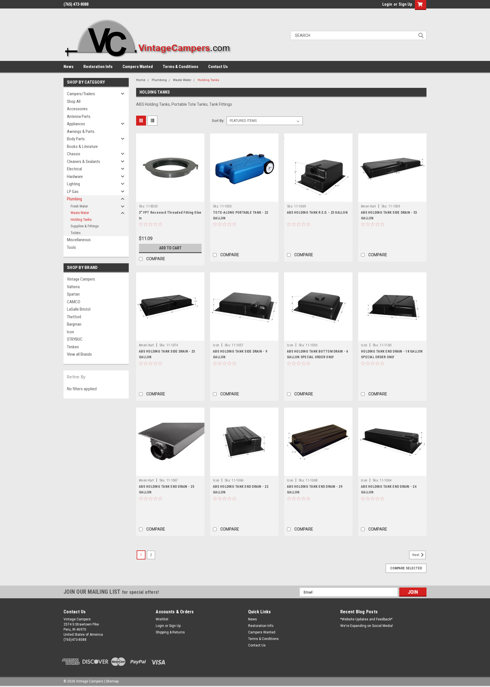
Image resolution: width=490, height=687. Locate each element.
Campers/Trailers (81, 93)
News (68, 66)
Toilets (76, 233)
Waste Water (80, 213)
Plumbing (74, 199)
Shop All (74, 101)
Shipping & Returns (170, 632)
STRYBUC (75, 339)
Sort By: (218, 120)
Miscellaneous (79, 239)
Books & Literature (82, 146)
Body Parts (76, 138)
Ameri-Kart (368, 206)
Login (387, 4)
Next (416, 555)
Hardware (75, 176)
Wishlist (162, 619)
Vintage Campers (81, 279)
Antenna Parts (78, 116)
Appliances (76, 123)
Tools (71, 247)
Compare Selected (406, 568)
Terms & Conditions (180, 66)
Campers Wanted (137, 66)
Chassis (73, 153)
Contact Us (218, 66)
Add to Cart (170, 248)
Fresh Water (79, 206)
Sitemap (112, 681)
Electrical (74, 168)
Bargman (74, 324)
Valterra (73, 286)
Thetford (74, 316)
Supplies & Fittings (85, 226)
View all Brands (79, 354)
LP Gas (73, 191)
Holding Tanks (81, 219)
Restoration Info (98, 66)
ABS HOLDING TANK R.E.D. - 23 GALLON (317, 213)
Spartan (73, 294)
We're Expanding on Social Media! (366, 626)
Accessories (77, 108)
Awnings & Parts (80, 131)
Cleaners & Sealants (83, 161)
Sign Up (405, 4)
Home (140, 80)
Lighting (73, 183)
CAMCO (73, 301)
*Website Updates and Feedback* (366, 619)
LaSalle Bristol (78, 309)
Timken (73, 346)
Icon (70, 331)
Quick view (170, 197)
